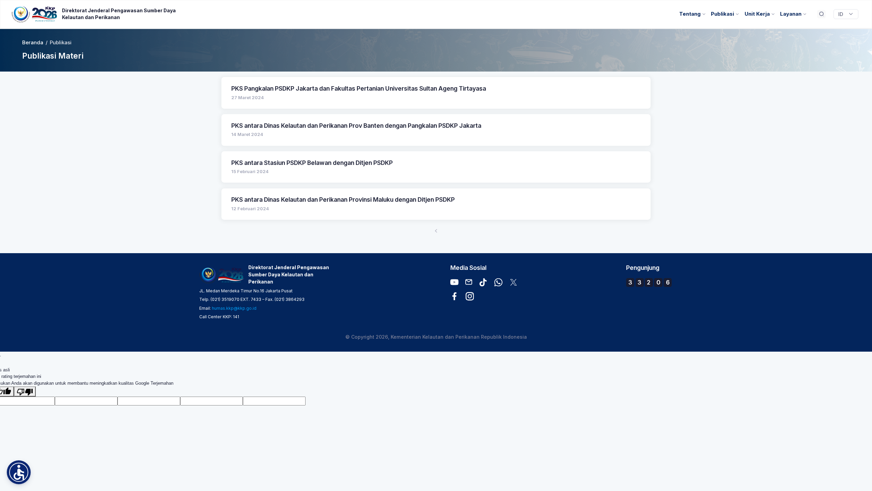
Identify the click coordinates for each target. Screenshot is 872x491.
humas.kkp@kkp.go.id (234, 308)
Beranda (32, 43)
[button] (19, 472)
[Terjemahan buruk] (25, 391)
